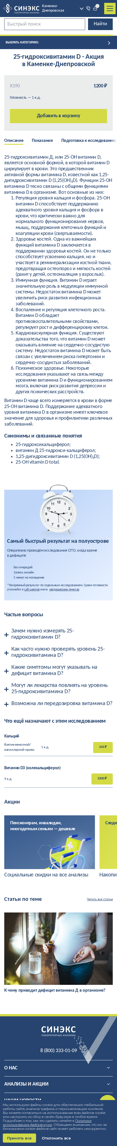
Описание (13, 140)
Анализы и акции (26, 1084)
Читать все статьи (100, 899)
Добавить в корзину (58, 116)
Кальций (11, 736)
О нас (11, 1068)
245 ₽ (103, 747)
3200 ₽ (102, 778)
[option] (18, 141)
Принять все (19, 1138)
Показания (42, 140)
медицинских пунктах (64, 589)
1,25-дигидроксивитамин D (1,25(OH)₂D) (57, 456)
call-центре (31, 589)
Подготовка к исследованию (88, 140)
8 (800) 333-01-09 (58, 1051)
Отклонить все (56, 1138)
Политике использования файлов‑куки (47, 1122)
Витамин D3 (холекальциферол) (32, 768)
